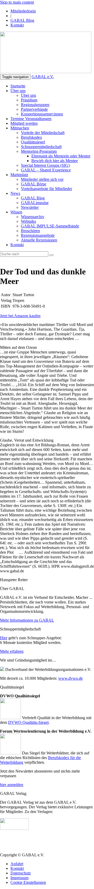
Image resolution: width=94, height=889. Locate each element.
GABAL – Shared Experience (46, 170)
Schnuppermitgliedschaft (41, 146)
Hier (3, 638)
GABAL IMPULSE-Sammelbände (50, 226)
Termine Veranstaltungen (30, 118)
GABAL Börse (33, 184)
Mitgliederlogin (23, 11)
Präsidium (29, 100)
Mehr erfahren (12, 651)
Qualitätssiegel (33, 142)
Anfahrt (16, 864)
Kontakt (17, 25)
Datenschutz (20, 873)
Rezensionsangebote (38, 235)
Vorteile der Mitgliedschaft (42, 132)
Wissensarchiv (32, 216)
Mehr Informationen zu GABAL (27, 620)
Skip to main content (17, 2)
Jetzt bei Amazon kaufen (20, 316)
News (15, 193)
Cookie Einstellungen (28, 882)
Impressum (19, 878)
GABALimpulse (35, 202)
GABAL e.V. (43, 76)
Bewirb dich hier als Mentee (54, 160)
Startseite (17, 86)
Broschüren (30, 230)
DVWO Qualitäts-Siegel (28, 722)
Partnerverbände (34, 109)
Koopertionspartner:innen (42, 114)
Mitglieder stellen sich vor (42, 179)
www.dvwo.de (70, 678)
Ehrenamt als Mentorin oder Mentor (60, 156)
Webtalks (28, 221)
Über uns (18, 90)
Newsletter (30, 207)
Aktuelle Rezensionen (39, 240)
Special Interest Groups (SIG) (45, 165)
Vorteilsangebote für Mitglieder (46, 188)
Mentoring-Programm (39, 151)
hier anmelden (11, 784)
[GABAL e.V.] (45, 53)
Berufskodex (31, 137)
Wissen (16, 212)
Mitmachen (19, 128)
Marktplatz (19, 174)
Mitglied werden (24, 123)
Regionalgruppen (35, 104)
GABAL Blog (22, 20)
